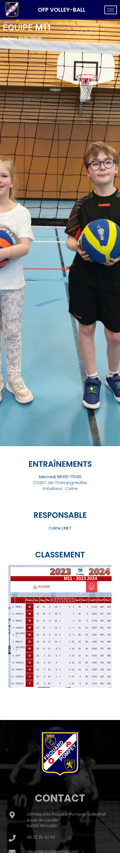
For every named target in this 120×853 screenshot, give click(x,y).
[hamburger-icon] (110, 10)
